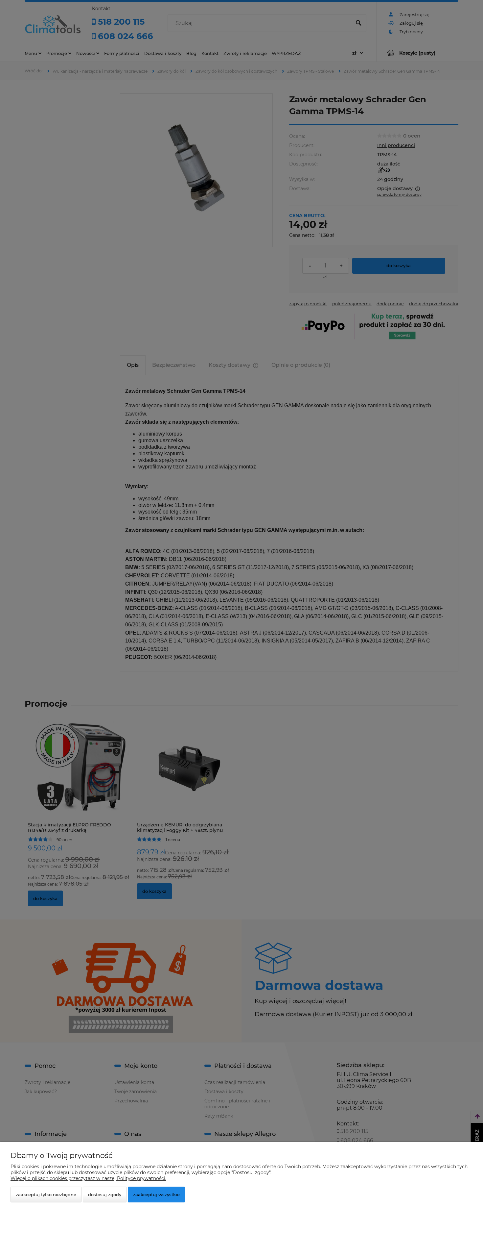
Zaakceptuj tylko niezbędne (46, 1194)
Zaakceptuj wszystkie (156, 1194)
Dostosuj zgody (104, 1194)
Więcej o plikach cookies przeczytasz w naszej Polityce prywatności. (88, 1178)
